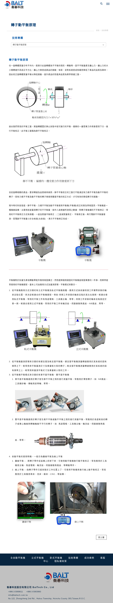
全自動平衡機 (17, 558)
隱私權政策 (60, 561)
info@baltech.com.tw (18, 595)
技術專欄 (105, 30)
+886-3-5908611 (15, 592)
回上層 (101, 537)
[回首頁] (14, 5)
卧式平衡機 (56, 558)
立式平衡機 (37, 558)
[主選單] (108, 4)
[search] (102, 4)
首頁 (97, 30)
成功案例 (89, 558)
